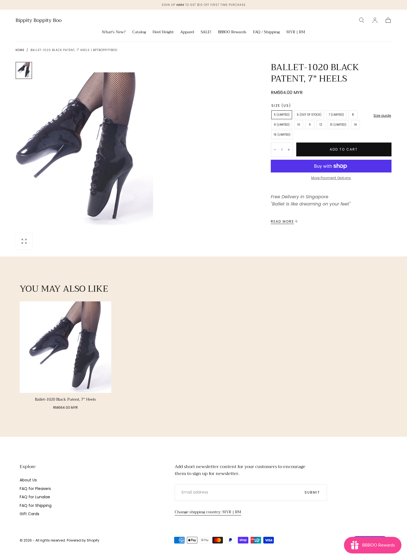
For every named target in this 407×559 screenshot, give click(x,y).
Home (20, 50)
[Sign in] (375, 20)
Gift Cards (29, 514)
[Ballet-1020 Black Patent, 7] (65, 347)
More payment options (331, 178)
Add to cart (344, 149)
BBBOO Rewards (232, 32)
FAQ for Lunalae (35, 497)
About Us (28, 480)
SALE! (206, 32)
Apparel (187, 32)
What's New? (114, 32)
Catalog (139, 32)
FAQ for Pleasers (35, 488)
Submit (312, 492)
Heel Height (163, 32)
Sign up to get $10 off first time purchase (204, 5)
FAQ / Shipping (266, 32)
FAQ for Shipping (35, 505)
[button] (361, 20)
